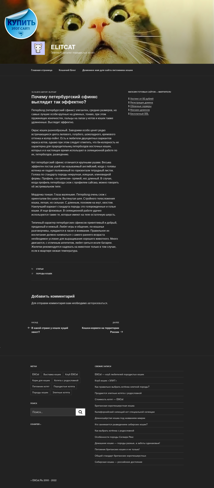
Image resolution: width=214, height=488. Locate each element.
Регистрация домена (141, 102)
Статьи (39, 269)
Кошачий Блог (67, 70)
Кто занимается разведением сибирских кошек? (121, 424)
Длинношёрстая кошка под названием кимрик (120, 418)
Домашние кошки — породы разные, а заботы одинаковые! (127, 443)
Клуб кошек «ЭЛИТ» (106, 380)
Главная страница (41, 70)
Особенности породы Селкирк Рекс (114, 436)
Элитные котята (61, 392)
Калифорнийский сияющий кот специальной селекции (125, 411)
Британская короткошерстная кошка (114, 405)
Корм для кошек (41, 380)
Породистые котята (64, 386)
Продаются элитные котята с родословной (118, 393)
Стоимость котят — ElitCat (109, 399)
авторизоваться (97, 303)
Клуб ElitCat (71, 374)
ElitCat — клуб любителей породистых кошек (119, 374)
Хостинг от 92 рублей (141, 98)
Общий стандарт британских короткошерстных (120, 455)
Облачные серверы (140, 106)
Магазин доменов (140, 109)
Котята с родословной (66, 380)
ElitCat (63, 46)
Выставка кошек (52, 374)
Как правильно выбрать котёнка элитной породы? (122, 386)
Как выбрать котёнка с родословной (114, 430)
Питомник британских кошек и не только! (117, 449)
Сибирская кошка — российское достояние (118, 461)
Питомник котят (40, 386)
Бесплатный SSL (139, 113)
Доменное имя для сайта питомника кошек (107, 70)
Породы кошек (44, 273)
